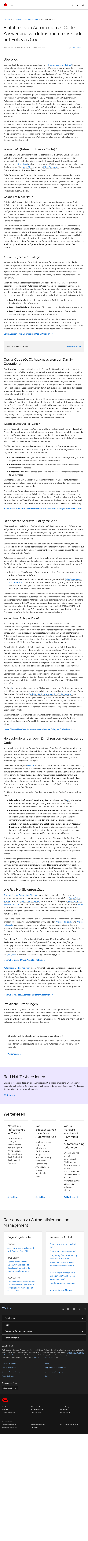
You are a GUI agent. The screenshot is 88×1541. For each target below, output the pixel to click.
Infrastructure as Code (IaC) (59, 65)
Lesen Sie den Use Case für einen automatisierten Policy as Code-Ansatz (38, 729)
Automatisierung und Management (25, 19)
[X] (79, 1310)
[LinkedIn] (62, 1310)
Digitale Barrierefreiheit (9, 1427)
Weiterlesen (72, 346)
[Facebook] (73, 1310)
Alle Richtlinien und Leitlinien (69, 1424)
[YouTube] (68, 1310)
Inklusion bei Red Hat (8, 1412)
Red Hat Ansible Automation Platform (21, 895)
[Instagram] (84, 1310)
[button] (75, 47)
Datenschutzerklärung (9, 1424)
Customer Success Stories (11, 1372)
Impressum (34, 1427)
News (47, 1363)
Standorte (5, 1409)
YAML (80, 904)
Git (68, 800)
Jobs (46, 1376)
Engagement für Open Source (55, 1368)
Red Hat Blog (64, 1409)
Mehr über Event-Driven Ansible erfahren (23, 959)
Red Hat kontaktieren (37, 1409)
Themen (7, 19)
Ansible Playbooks (64, 921)
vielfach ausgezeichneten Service (44, 1357)
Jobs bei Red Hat (36, 1407)
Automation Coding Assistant (17, 967)
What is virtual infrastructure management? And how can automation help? (62, 1275)
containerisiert (21, 164)
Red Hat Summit (65, 1412)
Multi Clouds (28, 167)
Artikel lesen (13, 1197)
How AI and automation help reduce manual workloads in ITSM (62, 1265)
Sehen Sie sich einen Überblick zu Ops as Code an (27, 333)
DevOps (31, 765)
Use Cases (11, 954)
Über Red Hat (6, 1407)
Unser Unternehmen (9, 1363)
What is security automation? (63, 1251)
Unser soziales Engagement (54, 1372)
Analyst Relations (8, 1376)
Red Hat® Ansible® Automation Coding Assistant (51, 694)
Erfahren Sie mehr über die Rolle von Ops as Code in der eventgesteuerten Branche (43, 508)
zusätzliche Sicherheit (30, 901)
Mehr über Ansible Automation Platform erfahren (27, 994)
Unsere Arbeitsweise (9, 1368)
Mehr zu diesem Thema (61, 1290)
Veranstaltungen (65, 1407)
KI (11, 688)
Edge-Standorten (51, 167)
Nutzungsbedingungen (38, 1424)
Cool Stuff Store (36, 1412)
